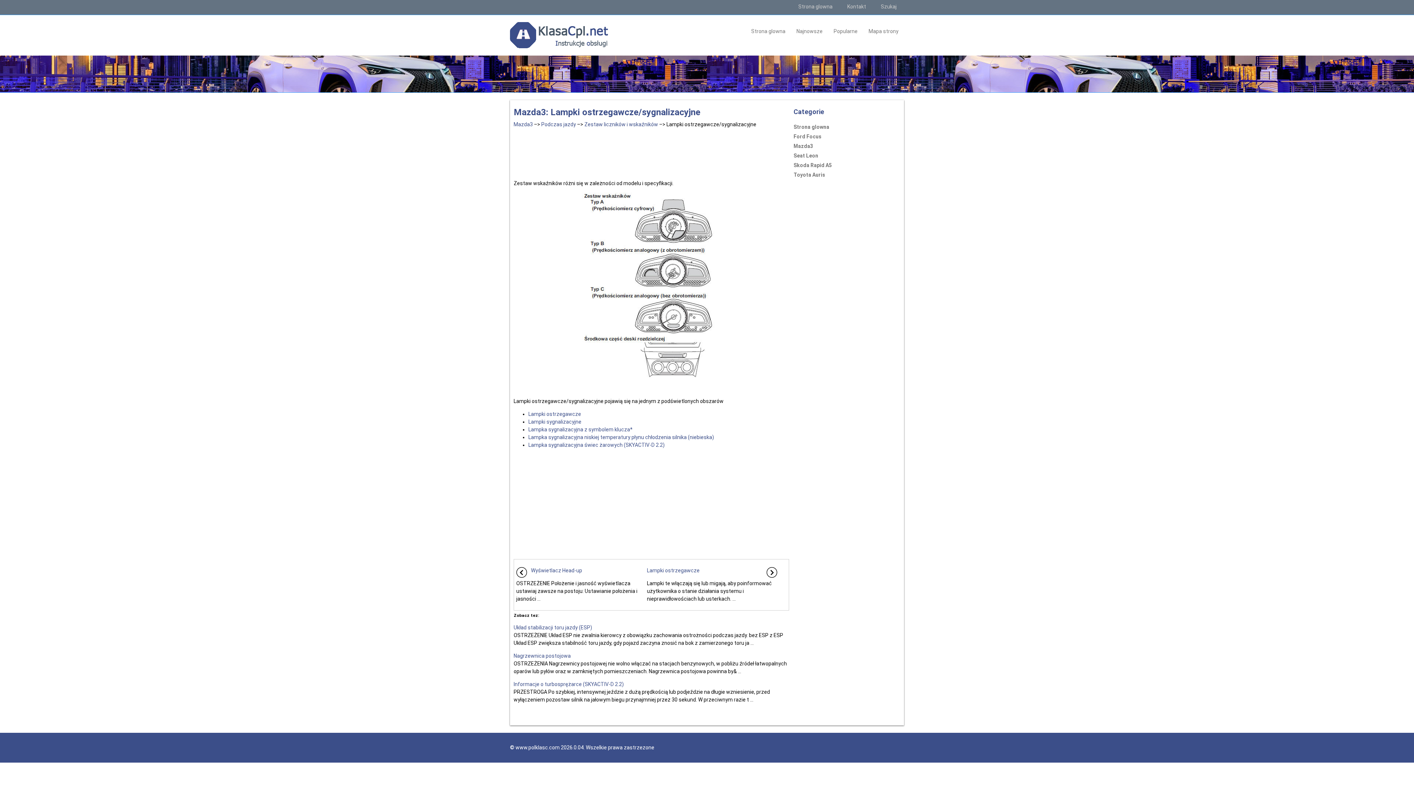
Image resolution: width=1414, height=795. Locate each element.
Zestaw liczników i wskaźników (621, 124)
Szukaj (889, 7)
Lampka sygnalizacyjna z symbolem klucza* (580, 429)
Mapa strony (883, 31)
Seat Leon (806, 156)
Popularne (846, 31)
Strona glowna (815, 7)
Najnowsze (809, 31)
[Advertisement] (651, 152)
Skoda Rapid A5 (813, 165)
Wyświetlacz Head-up (556, 570)
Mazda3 (523, 124)
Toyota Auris (809, 175)
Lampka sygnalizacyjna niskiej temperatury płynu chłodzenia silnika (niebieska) (621, 437)
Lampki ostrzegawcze (554, 414)
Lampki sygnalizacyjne (554, 422)
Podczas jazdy (558, 124)
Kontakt (856, 7)
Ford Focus (808, 136)
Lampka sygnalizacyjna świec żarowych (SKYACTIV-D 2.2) (596, 445)
